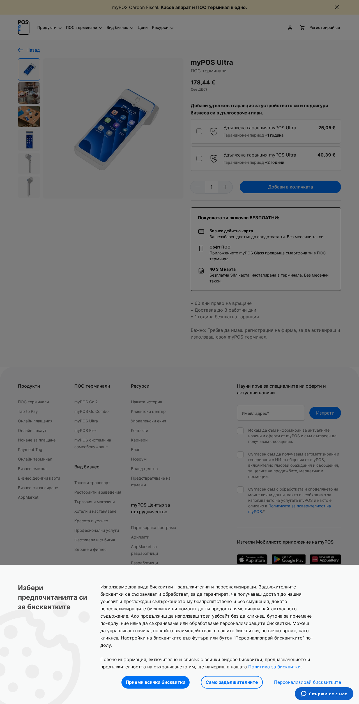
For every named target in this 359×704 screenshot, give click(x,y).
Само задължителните (232, 682)
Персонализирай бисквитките (307, 682)
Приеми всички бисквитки (155, 682)
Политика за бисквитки (274, 667)
